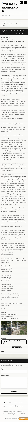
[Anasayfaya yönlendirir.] (14, 7)
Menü (25, 2)
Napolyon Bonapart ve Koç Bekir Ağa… (12, 342)
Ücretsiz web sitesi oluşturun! (12, 418)
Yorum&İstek (5, 375)
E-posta (3, 369)
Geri (2, 351)
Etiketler (3, 338)
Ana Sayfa (3, 22)
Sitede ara (21, 2)
